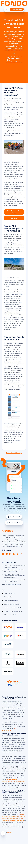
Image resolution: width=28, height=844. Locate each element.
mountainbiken (13, 818)
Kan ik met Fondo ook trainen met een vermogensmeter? (14, 580)
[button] (7, 9)
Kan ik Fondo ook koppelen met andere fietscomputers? (14, 570)
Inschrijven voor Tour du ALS (14, 212)
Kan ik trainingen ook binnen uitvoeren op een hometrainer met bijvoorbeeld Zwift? (14, 575)
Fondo (9, 832)
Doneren (14, 218)
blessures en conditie (8, 820)
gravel (21, 818)
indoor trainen (19, 820)
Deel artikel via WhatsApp (14, 62)
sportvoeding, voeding (18, 816)
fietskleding (5, 818)
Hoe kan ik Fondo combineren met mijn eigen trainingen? (14, 566)
